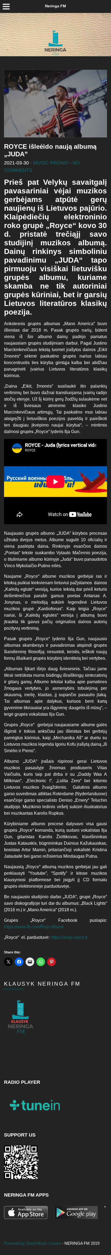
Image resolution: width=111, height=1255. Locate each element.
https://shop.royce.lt (69, 937)
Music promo (50, 163)
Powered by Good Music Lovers (33, 1243)
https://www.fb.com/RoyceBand (33, 926)
